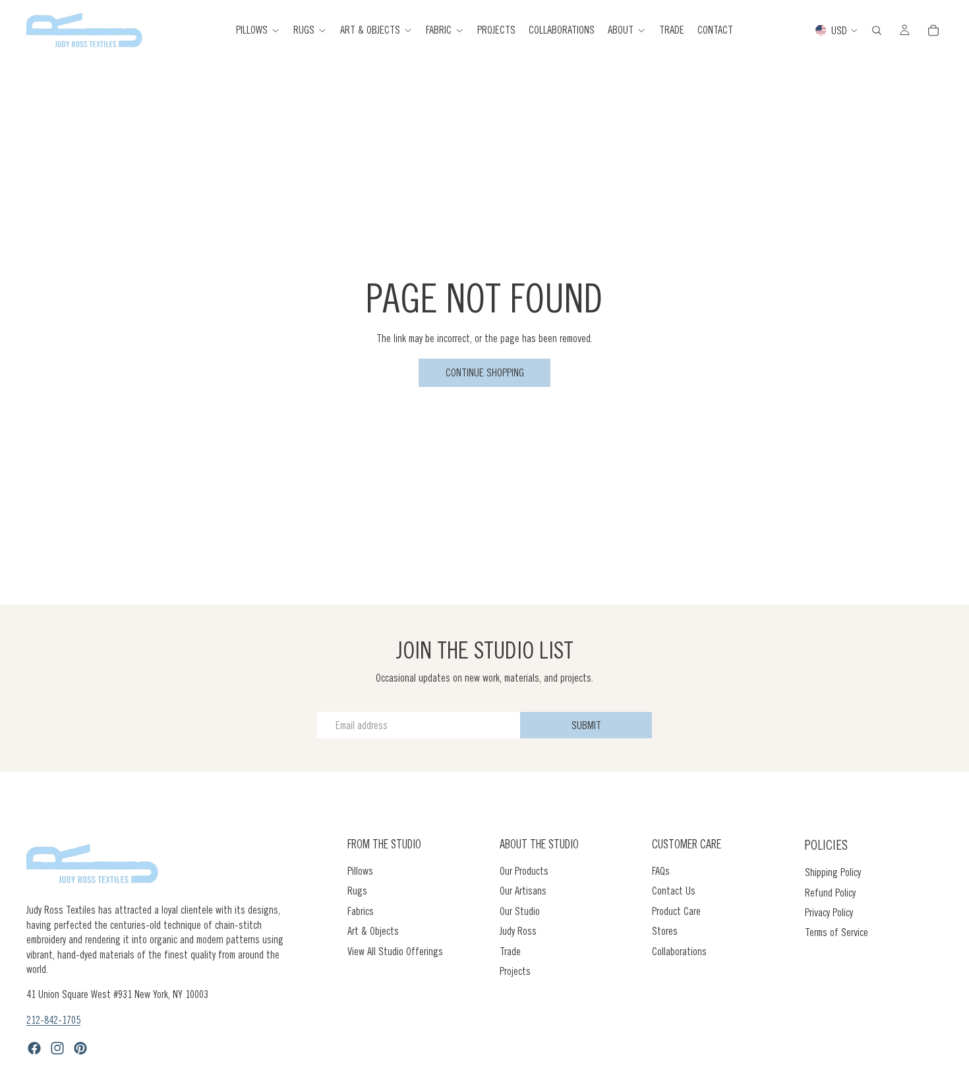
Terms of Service (836, 933)
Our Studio (520, 911)
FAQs (661, 871)
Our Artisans (523, 891)
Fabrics (360, 911)
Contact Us (673, 891)
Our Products (524, 871)
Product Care (676, 911)
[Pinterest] (80, 1049)
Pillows (360, 871)
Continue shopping (485, 372)
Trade (510, 951)
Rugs (357, 891)
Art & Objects (373, 931)
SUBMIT (586, 725)
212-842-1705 (53, 1020)
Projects (515, 971)
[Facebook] (34, 1049)
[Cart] (933, 30)
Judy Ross (518, 931)
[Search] (876, 30)
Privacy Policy (829, 912)
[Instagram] (57, 1049)
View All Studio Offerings (395, 951)
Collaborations (679, 951)
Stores (665, 931)
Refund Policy (830, 892)
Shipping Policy (833, 873)
